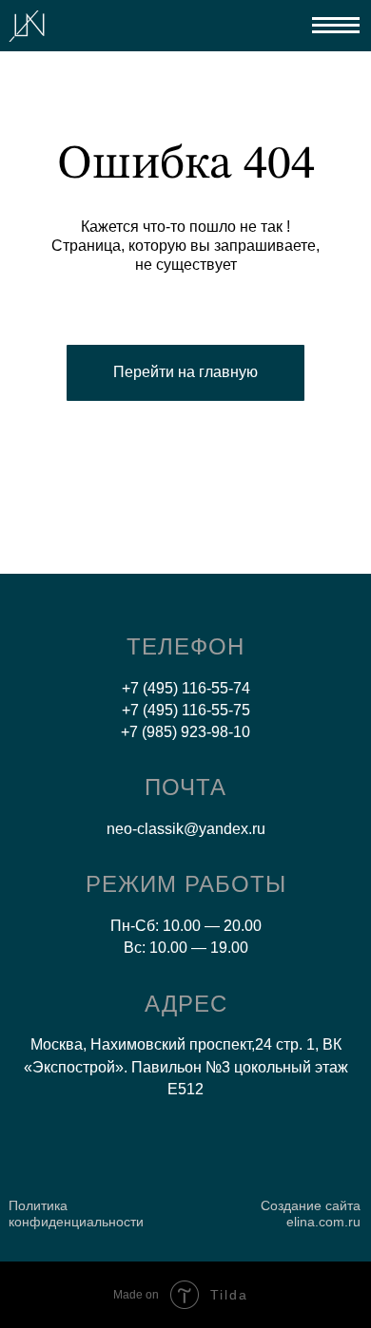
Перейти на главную (185, 372)
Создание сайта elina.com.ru (311, 1213)
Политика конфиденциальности (76, 1213)
